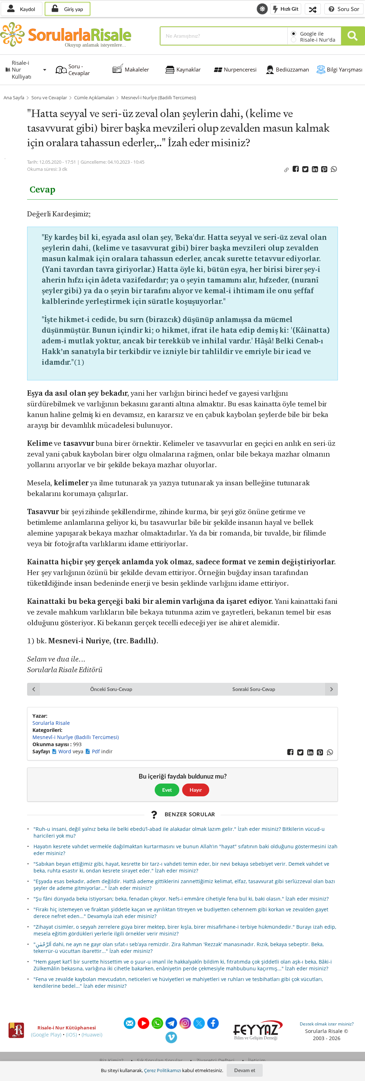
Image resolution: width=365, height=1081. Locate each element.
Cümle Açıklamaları (94, 98)
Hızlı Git (288, 8)
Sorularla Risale (51, 722)
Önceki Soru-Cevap (111, 689)
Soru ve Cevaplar (49, 98)
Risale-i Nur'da (317, 40)
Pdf (96, 751)
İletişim (257, 1060)
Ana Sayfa (14, 98)
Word (65, 751)
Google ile (312, 34)
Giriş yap (73, 9)
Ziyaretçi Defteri (215, 1060)
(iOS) (71, 1034)
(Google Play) (46, 1034)
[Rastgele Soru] (313, 8)
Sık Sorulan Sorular (159, 1060)
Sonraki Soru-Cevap (254, 689)
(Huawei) (92, 1034)
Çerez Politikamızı (162, 1070)
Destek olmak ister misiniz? (327, 1024)
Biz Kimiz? (111, 1060)
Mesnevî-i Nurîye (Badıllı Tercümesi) (158, 98)
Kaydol (27, 9)
